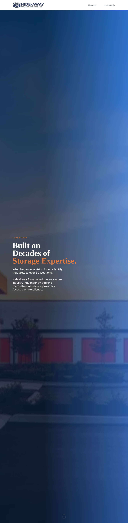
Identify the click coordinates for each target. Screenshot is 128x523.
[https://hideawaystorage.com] (28, 5)
